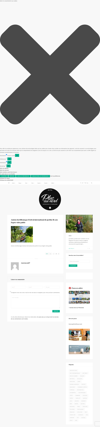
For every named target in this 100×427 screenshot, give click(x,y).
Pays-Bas (85, 225)
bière (79, 200)
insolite (78, 217)
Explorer (38, 1)
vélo (71, 239)
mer (71, 222)
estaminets (73, 211)
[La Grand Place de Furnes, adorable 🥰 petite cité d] (62, 356)
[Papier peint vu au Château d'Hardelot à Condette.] (62, 406)
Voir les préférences (93, 421)
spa (86, 231)
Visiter (32, 1)
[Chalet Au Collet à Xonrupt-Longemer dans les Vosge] (37, 381)
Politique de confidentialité (84, 425)
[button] (98, 408)
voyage (83, 236)
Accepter (67, 421)
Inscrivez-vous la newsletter (27, 284)
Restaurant (80, 228)
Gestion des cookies (44, 424)
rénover (72, 231)
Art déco (85, 192)
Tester (26, 1)
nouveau (72, 225)
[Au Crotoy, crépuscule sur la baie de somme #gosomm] (88, 330)
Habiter (52, 1)
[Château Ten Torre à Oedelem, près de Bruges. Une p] (12, 381)
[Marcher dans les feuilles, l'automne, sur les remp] (12, 330)
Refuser (80, 421)
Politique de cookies (74, 425)
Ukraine (72, 236)
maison (77, 219)
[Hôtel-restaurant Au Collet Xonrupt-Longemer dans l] (12, 356)
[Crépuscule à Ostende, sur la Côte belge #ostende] (37, 356)
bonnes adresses (74, 203)
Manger (20, 1)
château (72, 208)
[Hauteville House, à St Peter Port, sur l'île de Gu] (12, 406)
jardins (85, 217)
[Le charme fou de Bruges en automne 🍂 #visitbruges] (62, 330)
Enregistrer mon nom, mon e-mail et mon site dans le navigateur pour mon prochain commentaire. (35, 111)
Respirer (45, 1)
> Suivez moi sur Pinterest (76, 126)
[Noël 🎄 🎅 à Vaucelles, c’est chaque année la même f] (88, 305)
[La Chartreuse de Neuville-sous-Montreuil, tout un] (88, 406)
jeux (71, 219)
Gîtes (71, 214)
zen (76, 239)
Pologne (72, 228)
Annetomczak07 (25, 82)
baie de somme (74, 194)
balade (82, 194)
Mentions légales (27, 424)
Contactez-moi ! (73, 249)
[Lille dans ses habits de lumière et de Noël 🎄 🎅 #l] (37, 305)
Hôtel (71, 217)
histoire (85, 214)
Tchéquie (80, 233)
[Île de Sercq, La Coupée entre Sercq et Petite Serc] (37, 406)
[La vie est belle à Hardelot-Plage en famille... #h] (88, 381)
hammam (77, 214)
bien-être (72, 200)
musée (76, 222)
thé (87, 233)
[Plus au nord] (50, 18)
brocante (72, 206)
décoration (80, 208)
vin (78, 236)
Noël (78, 225)
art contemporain (75, 192)
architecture (73, 189)
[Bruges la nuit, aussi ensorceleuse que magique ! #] (12, 305)
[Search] (91, 2)
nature (83, 222)
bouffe (83, 203)
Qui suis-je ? (71, 67)
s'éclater (79, 231)
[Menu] (9, 2)
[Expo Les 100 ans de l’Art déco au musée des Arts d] (62, 305)
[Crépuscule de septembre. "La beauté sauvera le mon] (88, 356)
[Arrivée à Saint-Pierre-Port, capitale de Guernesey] (62, 381)
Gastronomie (82, 211)
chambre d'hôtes (82, 206)
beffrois (72, 197)
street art (72, 233)
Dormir (13, 1)
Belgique (79, 197)
